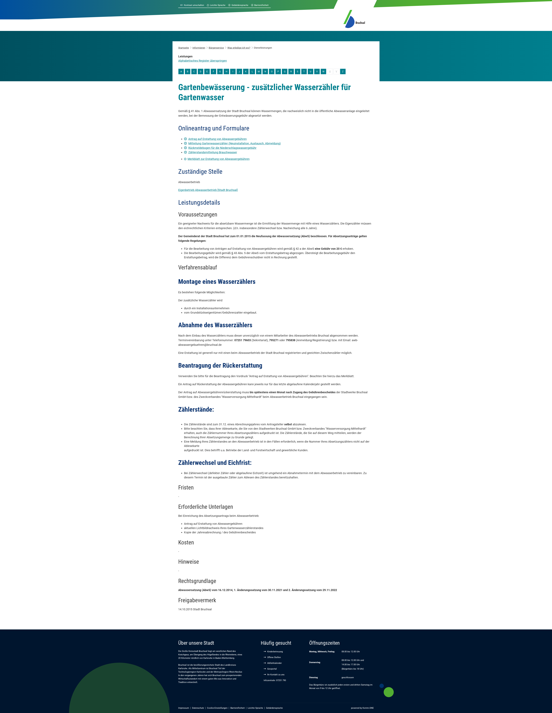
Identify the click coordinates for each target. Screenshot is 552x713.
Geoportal (272, 669)
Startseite (183, 47)
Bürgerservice (216, 47)
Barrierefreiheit (261, 5)
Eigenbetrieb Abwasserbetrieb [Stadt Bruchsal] (208, 190)
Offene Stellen (274, 657)
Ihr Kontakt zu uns (275, 674)
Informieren (198, 47)
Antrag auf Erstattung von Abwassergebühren (217, 139)
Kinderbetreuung (275, 651)
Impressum (183, 708)
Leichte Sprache (217, 5)
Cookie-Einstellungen (217, 708)
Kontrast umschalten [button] (194, 5)
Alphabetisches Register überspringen (202, 60)
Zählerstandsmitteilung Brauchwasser (212, 152)
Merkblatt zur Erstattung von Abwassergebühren (219, 159)
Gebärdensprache (240, 5)
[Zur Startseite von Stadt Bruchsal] (354, 18)
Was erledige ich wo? (238, 47)
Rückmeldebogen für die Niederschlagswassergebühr (222, 148)
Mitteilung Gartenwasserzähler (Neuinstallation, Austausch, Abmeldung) (234, 143)
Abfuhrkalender (274, 663)
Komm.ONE (368, 708)
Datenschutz (198, 708)
